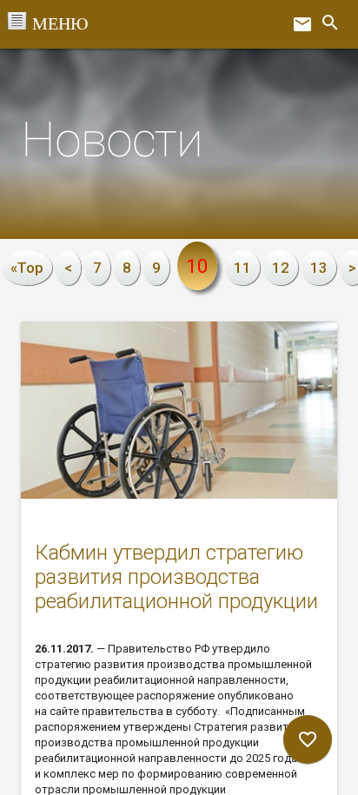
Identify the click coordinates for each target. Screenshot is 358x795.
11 (242, 267)
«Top (26, 267)
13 (319, 267)
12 (280, 267)
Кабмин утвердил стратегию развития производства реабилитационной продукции (176, 576)
